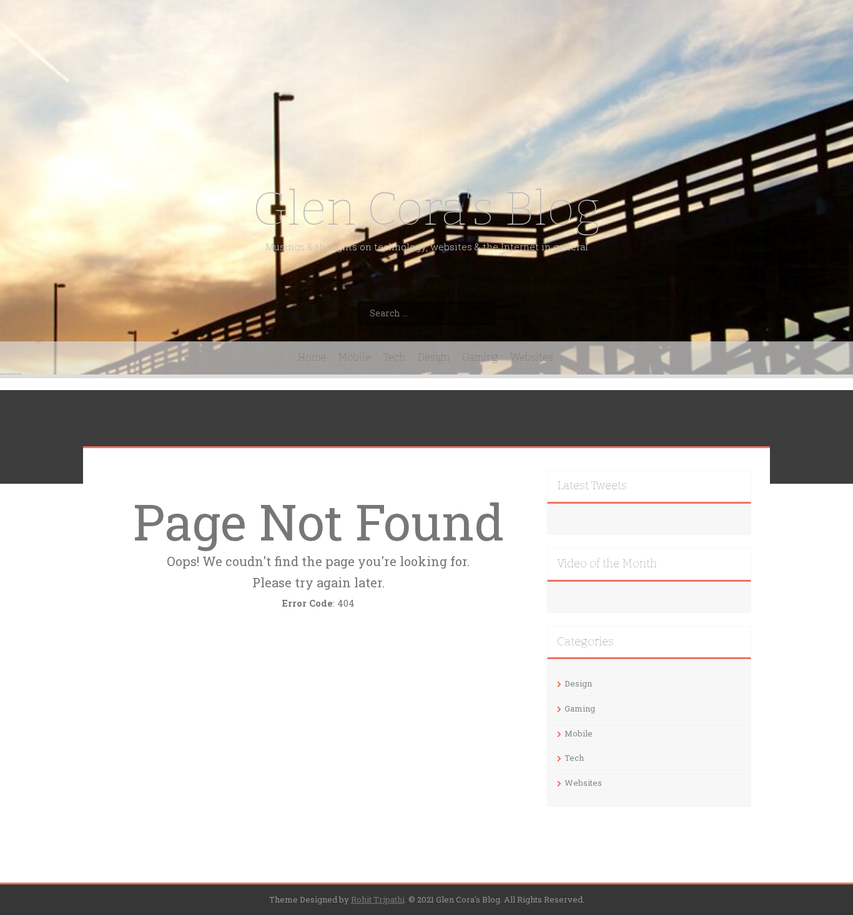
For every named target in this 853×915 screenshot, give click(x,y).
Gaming (480, 357)
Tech (394, 357)
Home (312, 357)
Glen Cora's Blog (426, 208)
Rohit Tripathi (378, 899)
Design (434, 357)
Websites (531, 357)
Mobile (354, 357)
